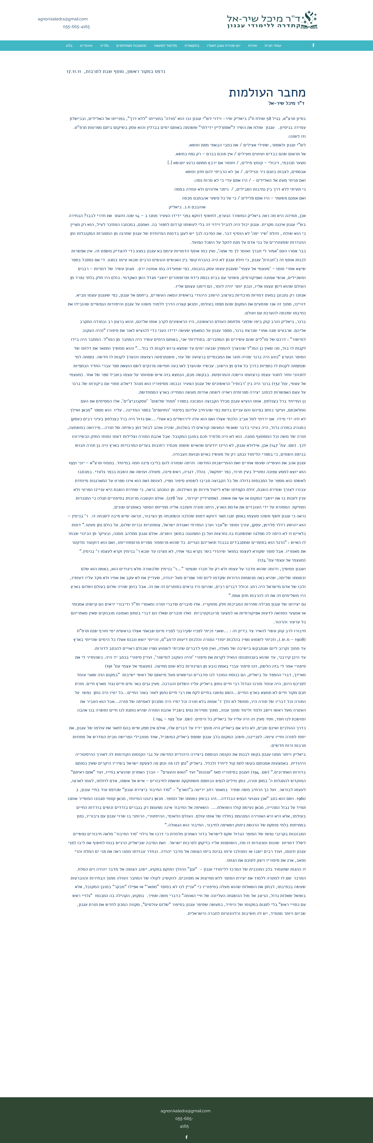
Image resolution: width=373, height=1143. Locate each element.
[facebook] (313, 45)
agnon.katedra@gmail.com (63, 19)
